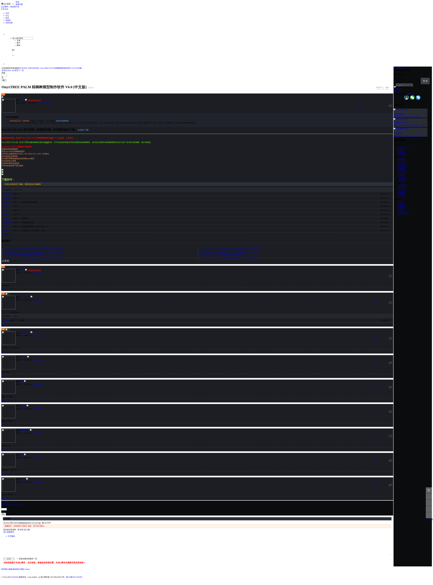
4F (391, 363)
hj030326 (23, 357)
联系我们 (4, 569)
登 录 (425, 81)
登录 (17, 2)
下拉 (418, 79)
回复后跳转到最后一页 (27, 559)
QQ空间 (20, 261)
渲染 (7, 156)
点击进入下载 (83, 130)
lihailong (23, 406)
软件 (52, 138)
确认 (3, 80)
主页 (7, 13)
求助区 (8, 20)
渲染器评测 (402, 185)
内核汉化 (401, 150)
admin (5, 231)
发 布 (9, 559)
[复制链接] (91, 88)
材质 (16, 163)
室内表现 (401, 188)
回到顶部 (429, 519)
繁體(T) (429, 491)
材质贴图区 (402, 166)
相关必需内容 (403, 214)
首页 (3, 70)
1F (391, 276)
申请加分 (401, 206)
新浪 (15, 261)
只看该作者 (36, 273)
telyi (4, 210)
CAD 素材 (402, 171)
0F (391, 106)
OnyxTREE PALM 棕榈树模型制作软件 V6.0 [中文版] (61, 68)
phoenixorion (24, 431)
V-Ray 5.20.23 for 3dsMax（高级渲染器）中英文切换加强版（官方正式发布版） (230, 249)
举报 (359, 106)
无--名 (22, 100)
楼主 (18, 103)
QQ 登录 (7, 4)
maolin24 (6, 214)
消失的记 (6, 198)
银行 (18, 569)
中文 (60, 138)
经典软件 (401, 164)
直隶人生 (6, 227)
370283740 (7, 202)
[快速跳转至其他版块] (11, 68)
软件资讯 (401, 159)
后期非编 (401, 195)
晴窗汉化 (401, 152)
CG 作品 (401, 197)
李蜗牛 (5, 218)
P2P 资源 (401, 178)
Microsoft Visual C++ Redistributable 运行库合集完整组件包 (221, 255)
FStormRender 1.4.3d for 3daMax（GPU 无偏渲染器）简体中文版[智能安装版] (33, 252)
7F (391, 436)
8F (391, 460)
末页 (16, 70)
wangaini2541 (8, 194)
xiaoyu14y (6, 320)
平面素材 (401, 169)
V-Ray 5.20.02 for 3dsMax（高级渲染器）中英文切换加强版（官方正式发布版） (230, 252)
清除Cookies (25, 569)
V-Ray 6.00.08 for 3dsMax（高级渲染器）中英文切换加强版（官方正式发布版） (34, 249)
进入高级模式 (8, 532)
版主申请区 (402, 211)
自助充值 (9, 23)
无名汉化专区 (33, 68)
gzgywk (23, 479)
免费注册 (19, 4)
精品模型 (401, 173)
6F (391, 412)
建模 (47, 142)
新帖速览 (12, 569)
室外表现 (401, 190)
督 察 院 (401, 209)
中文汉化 (4, 9)
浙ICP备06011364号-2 (74, 577)
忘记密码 (4, 7)
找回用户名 (14, 7)
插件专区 (401, 162)
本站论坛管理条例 (62, 121)
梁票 (22, 382)
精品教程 (401, 176)
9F (391, 485)
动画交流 (401, 192)
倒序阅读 (48, 103)
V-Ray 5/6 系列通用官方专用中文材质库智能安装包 (23, 255)
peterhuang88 (8, 222)
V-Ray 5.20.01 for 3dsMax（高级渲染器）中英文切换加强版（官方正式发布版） (34, 258)
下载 (4, 179)
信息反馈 (401, 204)
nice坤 (5, 206)
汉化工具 (401, 180)
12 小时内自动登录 (403, 87)
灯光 (10, 156)
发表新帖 (4, 502)
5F (391, 387)
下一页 (21, 70)
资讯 (7, 18)
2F (391, 303)
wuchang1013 (25, 297)
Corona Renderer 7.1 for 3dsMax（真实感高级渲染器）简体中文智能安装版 (228, 258)
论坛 (7, 16)
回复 (34, 260)
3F (391, 338)
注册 (28, 530)
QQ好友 (25, 261)
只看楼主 (40, 103)
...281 (13, 70)
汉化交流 (401, 154)
